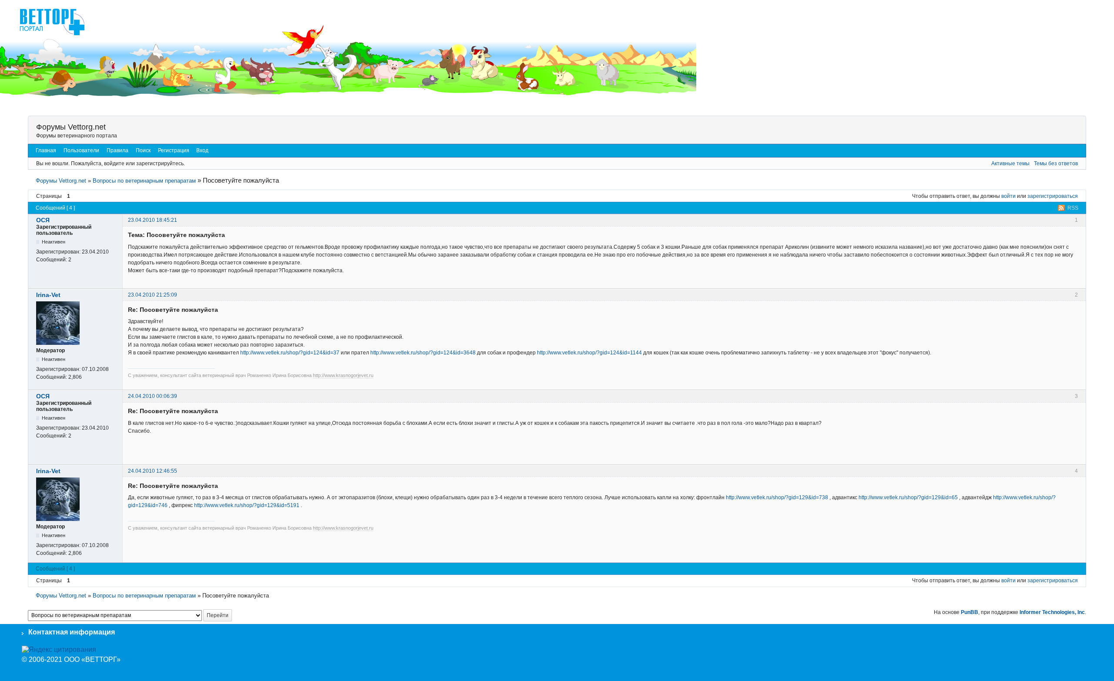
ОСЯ (43, 220)
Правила (117, 150)
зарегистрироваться (1052, 196)
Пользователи (81, 150)
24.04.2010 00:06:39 (152, 396)
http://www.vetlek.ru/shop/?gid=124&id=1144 (589, 353)
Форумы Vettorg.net (71, 127)
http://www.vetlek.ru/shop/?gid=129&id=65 (908, 497)
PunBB (969, 612)
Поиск (143, 150)
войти (1008, 196)
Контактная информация (71, 632)
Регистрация (173, 150)
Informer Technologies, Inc (1052, 612)
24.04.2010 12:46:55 (152, 471)
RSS (1072, 208)
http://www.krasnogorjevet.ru (343, 375)
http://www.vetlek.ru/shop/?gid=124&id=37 (289, 353)
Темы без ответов (1056, 163)
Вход (202, 150)
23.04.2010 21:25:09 (152, 295)
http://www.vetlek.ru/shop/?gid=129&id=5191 (246, 505)
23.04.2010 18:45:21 (152, 220)
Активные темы (1010, 163)
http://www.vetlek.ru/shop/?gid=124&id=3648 (423, 353)
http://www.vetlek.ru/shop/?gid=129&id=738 (777, 497)
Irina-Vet (48, 294)
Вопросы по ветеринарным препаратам (144, 180)
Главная (46, 150)
